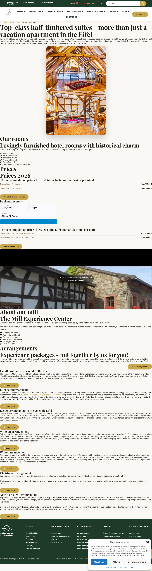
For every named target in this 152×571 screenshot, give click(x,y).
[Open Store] (128, 11)
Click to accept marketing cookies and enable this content (76, 278)
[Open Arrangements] (82, 11)
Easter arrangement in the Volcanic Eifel (26, 410)
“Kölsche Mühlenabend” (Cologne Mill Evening (41, 395)
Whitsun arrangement (14, 431)
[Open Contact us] (78, 17)
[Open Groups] (117, 11)
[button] (147, 542)
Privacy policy (123, 567)
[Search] (143, 3)
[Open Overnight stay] (63, 11)
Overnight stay (14, 22)
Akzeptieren (99, 562)
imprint (131, 567)
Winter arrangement (13, 452)
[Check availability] (28, 221)
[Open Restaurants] (42, 11)
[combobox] (123, 3)
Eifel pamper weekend (14, 390)
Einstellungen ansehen (137, 562)
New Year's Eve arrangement (18, 495)
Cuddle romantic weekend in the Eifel (24, 371)
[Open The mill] (24, 11)
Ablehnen (117, 562)
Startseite (3, 22)
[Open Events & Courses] (104, 11)
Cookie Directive (111, 567)
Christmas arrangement (15, 473)
